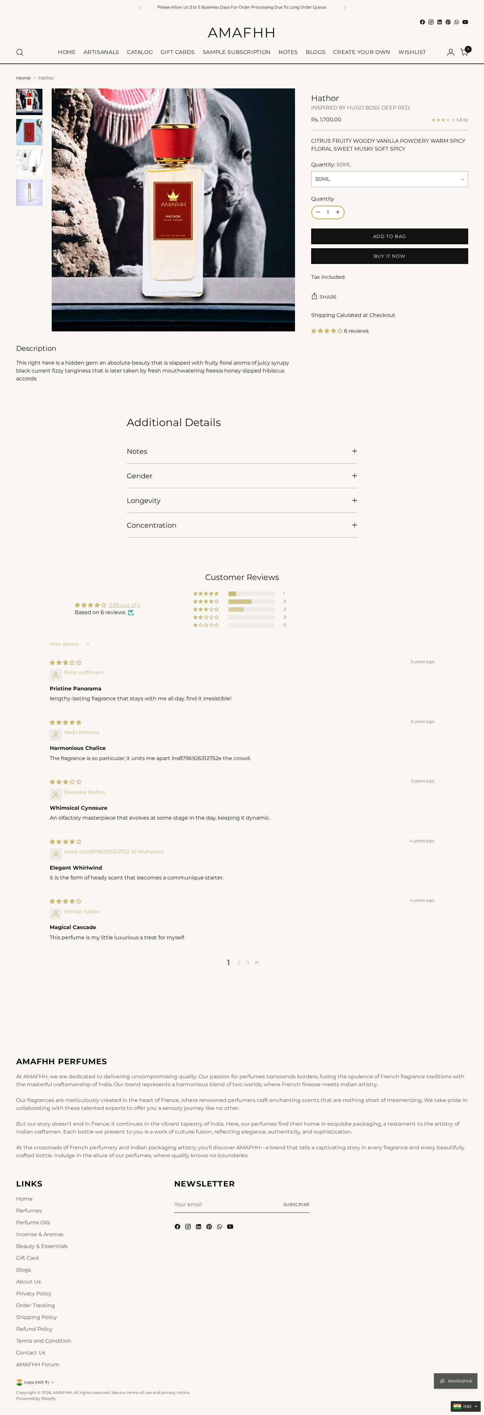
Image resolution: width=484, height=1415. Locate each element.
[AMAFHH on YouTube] (465, 22)
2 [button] (238, 962)
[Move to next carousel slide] (462, 1019)
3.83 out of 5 (124, 605)
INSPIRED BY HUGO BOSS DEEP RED (360, 108)
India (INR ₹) (36, 1382)
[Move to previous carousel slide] (447, 1020)
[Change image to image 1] (29, 102)
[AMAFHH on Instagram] (431, 22)
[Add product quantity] (338, 212)
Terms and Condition (43, 1341)
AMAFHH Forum (37, 1364)
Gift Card (27, 1258)
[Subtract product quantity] (318, 212)
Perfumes (29, 1211)
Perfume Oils (33, 1222)
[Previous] (139, 7)
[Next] (344, 7)
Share (328, 297)
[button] (327, 331)
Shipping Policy (36, 1317)
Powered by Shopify (36, 1398)
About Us (28, 1282)
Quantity (322, 199)
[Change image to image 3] (29, 162)
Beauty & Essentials (41, 1246)
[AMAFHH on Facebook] (422, 22)
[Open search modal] (19, 52)
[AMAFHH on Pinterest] (448, 22)
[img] (65, 663)
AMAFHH (62, 1392)
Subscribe (296, 1204)
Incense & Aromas (40, 1234)
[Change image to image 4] (29, 193)
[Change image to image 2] (29, 132)
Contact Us (30, 1353)
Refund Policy (34, 1329)
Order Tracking (35, 1305)
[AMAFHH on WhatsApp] (457, 22)
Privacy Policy (34, 1293)
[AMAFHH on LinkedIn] (440, 22)
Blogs (23, 1270)
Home (23, 78)
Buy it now (390, 256)
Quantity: (331, 164)
